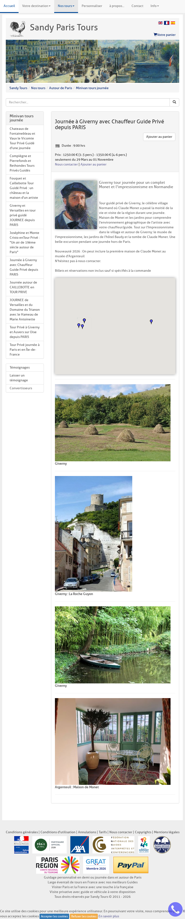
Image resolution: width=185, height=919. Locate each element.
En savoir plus (109, 916)
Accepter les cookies (54, 916)
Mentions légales (166, 832)
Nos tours (65, 6)
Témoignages (20, 367)
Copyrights (143, 832)
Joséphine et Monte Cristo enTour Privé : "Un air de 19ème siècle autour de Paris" (25, 242)
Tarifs (103, 832)
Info (154, 6)
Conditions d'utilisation (57, 832)
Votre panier (166, 35)
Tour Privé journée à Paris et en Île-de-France (25, 350)
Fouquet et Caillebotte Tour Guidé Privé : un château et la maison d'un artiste (24, 188)
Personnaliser (92, 6)
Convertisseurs (21, 388)
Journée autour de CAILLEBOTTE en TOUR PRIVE (23, 287)
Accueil (9, 6)
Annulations (87, 832)
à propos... (116, 6)
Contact (137, 6)
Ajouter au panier (159, 137)
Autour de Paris (60, 88)
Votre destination (35, 6)
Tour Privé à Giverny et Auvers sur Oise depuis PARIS (25, 332)
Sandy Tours (18, 88)
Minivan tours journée (92, 88)
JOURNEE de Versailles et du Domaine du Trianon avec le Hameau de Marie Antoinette (25, 309)
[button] (82, 326)
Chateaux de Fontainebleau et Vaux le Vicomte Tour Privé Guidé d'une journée (22, 138)
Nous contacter (66, 164)
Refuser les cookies (83, 916)
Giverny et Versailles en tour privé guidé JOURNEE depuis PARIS (23, 215)
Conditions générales (22, 832)
